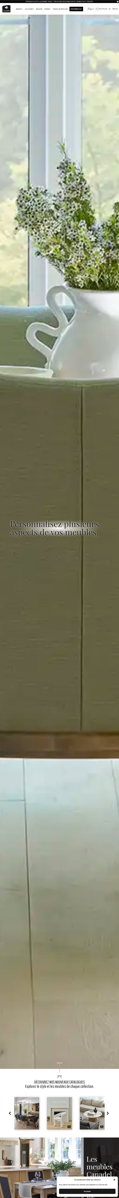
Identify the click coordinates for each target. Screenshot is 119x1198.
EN (96, 9)
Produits (19, 9)
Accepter (87, 1191)
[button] (10, 1113)
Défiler (59, 1063)
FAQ (110, 9)
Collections (29, 9)
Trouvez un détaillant (60, 9)
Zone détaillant (102, 9)
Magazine (39, 9)
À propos (47, 9)
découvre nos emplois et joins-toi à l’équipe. (73, 1)
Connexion (115, 9)
